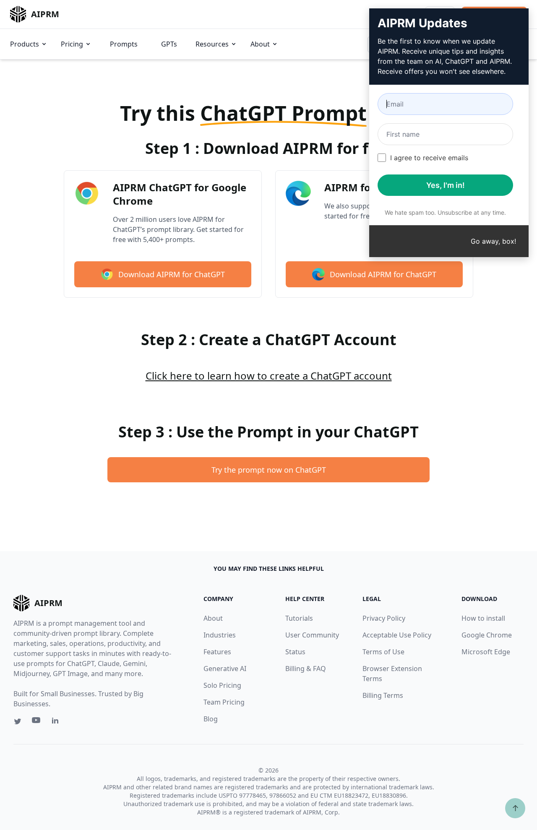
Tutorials (299, 618)
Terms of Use (383, 651)
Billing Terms (382, 695)
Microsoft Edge (485, 651)
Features (217, 651)
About (260, 44)
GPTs (169, 44)
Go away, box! (493, 241)
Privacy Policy (383, 618)
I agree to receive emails (429, 158)
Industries (219, 635)
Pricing (72, 44)
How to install (483, 618)
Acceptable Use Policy (396, 635)
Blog (210, 718)
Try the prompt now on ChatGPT (268, 470)
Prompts (124, 44)
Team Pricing (224, 702)
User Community (312, 635)
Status (295, 651)
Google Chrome (486, 635)
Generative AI (224, 668)
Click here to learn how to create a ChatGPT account (269, 375)
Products (24, 44)
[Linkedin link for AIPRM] (57, 722)
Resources (212, 44)
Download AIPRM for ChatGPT (171, 274)
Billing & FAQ (305, 668)
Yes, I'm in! (445, 185)
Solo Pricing (222, 685)
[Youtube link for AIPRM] (37, 722)
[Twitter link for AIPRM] (17, 721)
